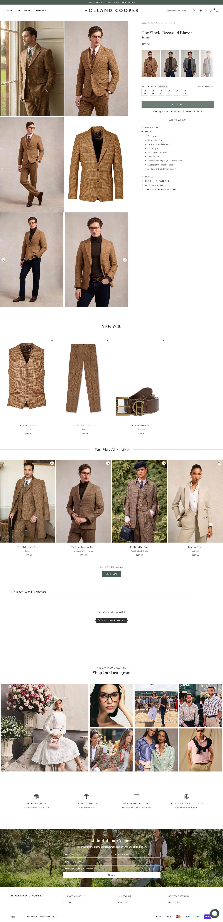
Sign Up (111, 874)
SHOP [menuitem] (17, 10)
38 (153, 92)
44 (177, 92)
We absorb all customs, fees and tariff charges (111, 2)
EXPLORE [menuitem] (27, 10)
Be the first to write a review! (111, 620)
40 (161, 92)
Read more (198, 111)
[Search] (194, 10)
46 (185, 92)
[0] (216, 10)
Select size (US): (149, 87)
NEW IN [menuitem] (8, 10)
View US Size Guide (206, 87)
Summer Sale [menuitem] (40, 10)
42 (169, 92)
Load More (111, 574)
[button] (44, 727)
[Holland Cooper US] (112, 10)
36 (145, 92)
